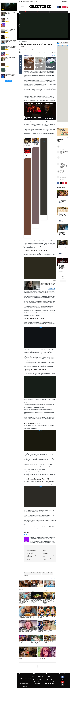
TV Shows (60, 196)
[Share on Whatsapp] (20, 63)
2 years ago (30, 52)
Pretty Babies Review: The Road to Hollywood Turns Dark (64, 171)
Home (19, 1)
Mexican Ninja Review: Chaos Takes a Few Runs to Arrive (10, 53)
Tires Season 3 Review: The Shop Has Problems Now (64, 152)
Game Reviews (55, 11)
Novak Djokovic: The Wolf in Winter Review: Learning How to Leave (10, 69)
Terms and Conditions (28, 1)
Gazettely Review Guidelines (34, 1)
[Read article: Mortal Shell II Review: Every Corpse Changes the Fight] (62, 262)
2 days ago (61, 221)
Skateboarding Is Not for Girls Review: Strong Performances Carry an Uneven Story (10, 64)
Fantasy (44, 572)
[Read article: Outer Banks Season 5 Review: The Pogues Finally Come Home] (62, 194)
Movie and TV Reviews (43, 11)
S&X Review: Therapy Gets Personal (10, 58)
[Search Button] (67, 12)
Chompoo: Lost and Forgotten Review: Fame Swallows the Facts (10, 47)
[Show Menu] (19, 6)
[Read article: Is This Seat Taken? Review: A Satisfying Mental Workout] (62, 132)
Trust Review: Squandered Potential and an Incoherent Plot (64, 146)
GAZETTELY (40, 6)
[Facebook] (62, 677)
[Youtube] (62, 682)
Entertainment (23, 41)
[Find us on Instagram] (63, 7)
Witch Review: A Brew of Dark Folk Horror (9, 7)
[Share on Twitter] (20, 58)
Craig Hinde (27, 572)
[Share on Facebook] (20, 56)
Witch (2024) (26, 575)
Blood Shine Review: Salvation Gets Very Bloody (10, 13)
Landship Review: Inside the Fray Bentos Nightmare (64, 177)
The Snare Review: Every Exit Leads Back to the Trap (10, 75)
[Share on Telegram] (20, 66)
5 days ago (61, 271)
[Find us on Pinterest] (65, 7)
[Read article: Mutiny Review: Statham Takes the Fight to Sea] (62, 228)
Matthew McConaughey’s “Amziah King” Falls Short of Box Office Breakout (63, 165)
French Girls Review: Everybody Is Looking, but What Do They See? (10, 41)
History (51, 572)
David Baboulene (33, 572)
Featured (47, 572)
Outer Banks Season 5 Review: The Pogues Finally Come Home (62, 199)
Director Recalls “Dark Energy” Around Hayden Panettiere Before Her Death (64, 158)
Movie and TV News (30, 11)
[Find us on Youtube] (67, 7)
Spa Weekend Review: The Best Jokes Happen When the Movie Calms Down (62, 217)
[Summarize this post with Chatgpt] (20, 68)
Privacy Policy (23, 1)
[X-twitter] (62, 679)
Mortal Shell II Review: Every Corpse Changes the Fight (62, 267)
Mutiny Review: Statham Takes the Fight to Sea (62, 233)
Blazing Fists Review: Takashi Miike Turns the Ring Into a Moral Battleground (10, 19)
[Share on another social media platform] (20, 73)
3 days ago (61, 254)
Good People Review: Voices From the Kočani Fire (10, 36)
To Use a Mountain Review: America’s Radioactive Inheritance (10, 30)
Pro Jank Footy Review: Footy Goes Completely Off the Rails (10, 24)
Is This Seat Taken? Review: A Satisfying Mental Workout (60, 139)
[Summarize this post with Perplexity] (20, 71)
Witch (25, 253)
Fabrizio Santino (39, 572)
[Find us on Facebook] (58, 7)
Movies (26, 41)
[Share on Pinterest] (20, 61)
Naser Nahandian (24, 52)
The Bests (63, 11)
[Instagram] (62, 684)
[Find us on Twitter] (60, 7)
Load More (9, 80)
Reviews (41, 52)
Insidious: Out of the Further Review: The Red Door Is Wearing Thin (62, 250)
